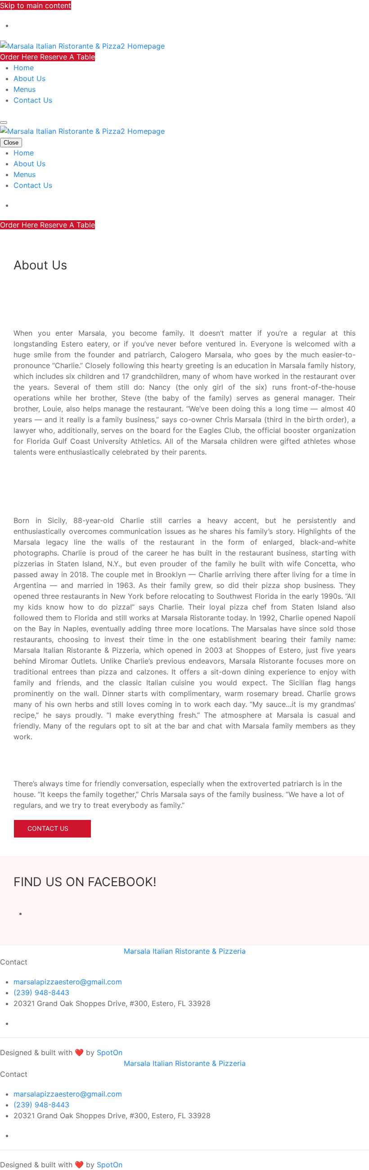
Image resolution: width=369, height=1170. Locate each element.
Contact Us (33, 100)
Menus (25, 89)
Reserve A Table (67, 56)
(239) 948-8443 (41, 992)
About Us (29, 78)
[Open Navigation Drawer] (3, 122)
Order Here (20, 56)
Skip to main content (35, 5)
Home (24, 67)
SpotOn (109, 1052)
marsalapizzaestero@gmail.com (68, 981)
